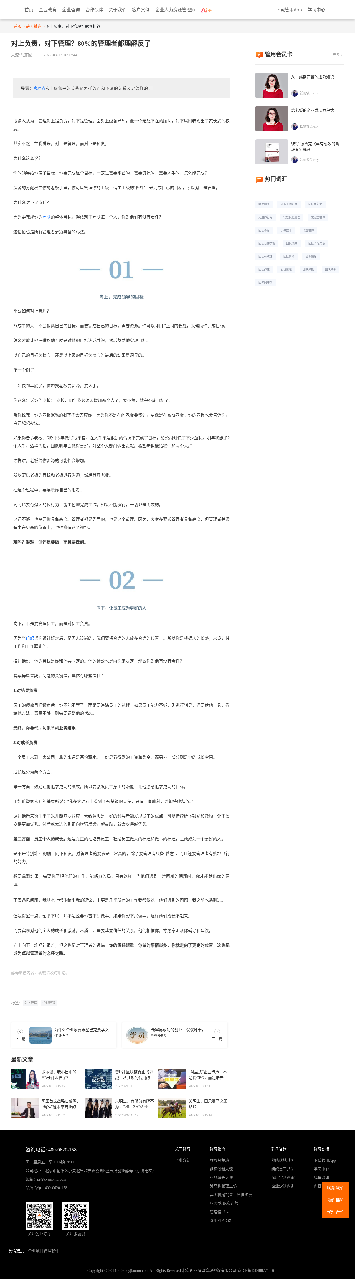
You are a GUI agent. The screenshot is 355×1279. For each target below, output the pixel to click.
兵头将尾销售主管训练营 (231, 1195)
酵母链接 (321, 1149)
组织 (30, 638)
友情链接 (16, 1251)
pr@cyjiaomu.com (51, 1179)
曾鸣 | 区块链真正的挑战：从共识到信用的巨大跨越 (134, 1075)
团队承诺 (264, 230)
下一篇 (217, 1039)
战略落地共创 (283, 1160)
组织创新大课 (221, 1169)
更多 (336, 55)
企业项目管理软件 (43, 1251)
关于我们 (117, 10)
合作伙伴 (94, 10)
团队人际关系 (316, 243)
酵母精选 (34, 26)
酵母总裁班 (219, 1160)
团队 (46, 217)
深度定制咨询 (283, 1178)
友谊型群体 (318, 217)
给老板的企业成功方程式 (312, 110)
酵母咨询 (279, 1149)
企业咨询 (71, 10)
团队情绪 (311, 256)
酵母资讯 (321, 1178)
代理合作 (335, 1212)
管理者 (39, 88)
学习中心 (316, 10)
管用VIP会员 (221, 1221)
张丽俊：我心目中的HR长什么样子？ (59, 1075)
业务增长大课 (221, 1178)
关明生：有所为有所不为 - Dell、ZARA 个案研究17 (134, 1104)
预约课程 (335, 1200)
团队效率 (330, 269)
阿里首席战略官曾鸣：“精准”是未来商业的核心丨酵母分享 (61, 1104)
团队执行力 (315, 204)
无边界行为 (265, 217)
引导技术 (286, 230)
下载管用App (289, 10)
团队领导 (291, 243)
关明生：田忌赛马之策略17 (208, 1104)
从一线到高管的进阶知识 (312, 77)
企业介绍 (183, 1160)
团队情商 (289, 256)
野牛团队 (264, 204)
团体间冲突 (265, 282)
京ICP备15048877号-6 (255, 1270)
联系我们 (335, 1188)
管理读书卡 (219, 1212)
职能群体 (308, 230)
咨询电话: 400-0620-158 (51, 1150)
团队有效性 (265, 256)
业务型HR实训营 (224, 1203)
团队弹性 (264, 269)
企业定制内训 (283, 1186)
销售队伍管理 (291, 217)
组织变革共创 (283, 1169)
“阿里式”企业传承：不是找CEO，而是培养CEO (208, 1075)
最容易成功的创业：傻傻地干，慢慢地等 (178, 1033)
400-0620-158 (56, 1188)
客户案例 (141, 10)
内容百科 (321, 1186)
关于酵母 (183, 1149)
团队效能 (308, 269)
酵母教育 (217, 1149)
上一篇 (20, 1039)
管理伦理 (286, 269)
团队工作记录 (289, 204)
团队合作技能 (266, 243)
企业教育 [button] (48, 10)
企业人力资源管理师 (175, 10)
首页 (28, 10)
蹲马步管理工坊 (223, 1186)
